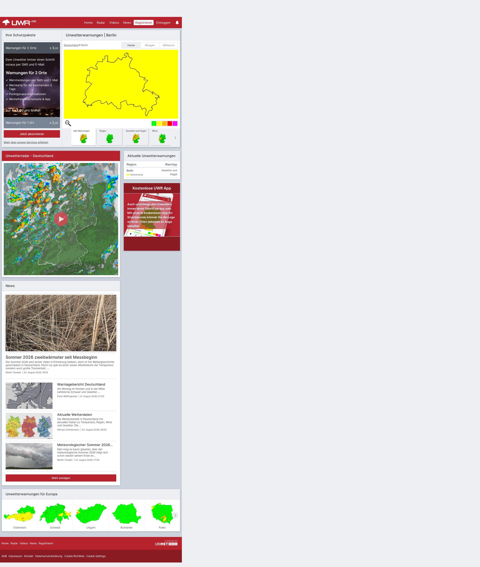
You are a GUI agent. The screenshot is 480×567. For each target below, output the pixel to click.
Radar (101, 22)
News (127, 22)
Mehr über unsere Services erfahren (26, 142)
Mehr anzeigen (61, 477)
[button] (175, 137)
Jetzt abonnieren (32, 134)
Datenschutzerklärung (48, 556)
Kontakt (28, 556)
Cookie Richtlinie (74, 556)
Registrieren (143, 22)
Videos (114, 22)
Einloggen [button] (163, 22)
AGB (4, 556)
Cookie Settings (96, 556)
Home (88, 22)
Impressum (15, 556)
